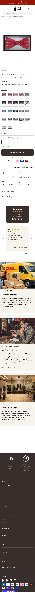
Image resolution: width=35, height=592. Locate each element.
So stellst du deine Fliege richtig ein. (10, 138)
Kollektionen (9, 16)
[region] (17, 238)
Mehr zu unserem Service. (8, 367)
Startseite (2, 16)
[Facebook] (11, 580)
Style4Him (14, 567)
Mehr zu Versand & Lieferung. (10, 310)
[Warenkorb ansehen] (29, 9)
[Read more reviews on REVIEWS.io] (17, 219)
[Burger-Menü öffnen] (3, 9)
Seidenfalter (4, 71)
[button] (29, 9)
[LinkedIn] (15, 580)
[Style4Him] (17, 9)
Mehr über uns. (5, 423)
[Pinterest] (7, 580)
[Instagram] (3, 580)
